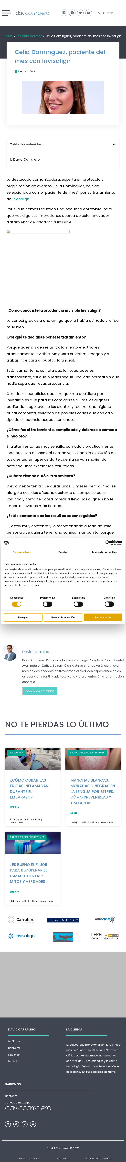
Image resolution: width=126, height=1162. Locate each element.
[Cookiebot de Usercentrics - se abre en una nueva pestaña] (108, 542)
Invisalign (21, 199)
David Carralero (26, 159)
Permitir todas (103, 617)
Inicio (9, 36)
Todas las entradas (39, 691)
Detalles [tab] (63, 552)
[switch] (47, 604)
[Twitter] (80, 13)
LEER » (14, 807)
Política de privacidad (98, 1158)
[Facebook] (72, 13)
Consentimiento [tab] (22, 552)
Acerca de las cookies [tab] (104, 552)
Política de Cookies (29, 1158)
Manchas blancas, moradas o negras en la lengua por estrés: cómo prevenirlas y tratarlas (92, 792)
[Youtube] (88, 13)
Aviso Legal (63, 1158)
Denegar (23, 617)
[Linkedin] (64, 13)
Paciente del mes (29, 36)
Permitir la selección (63, 617)
